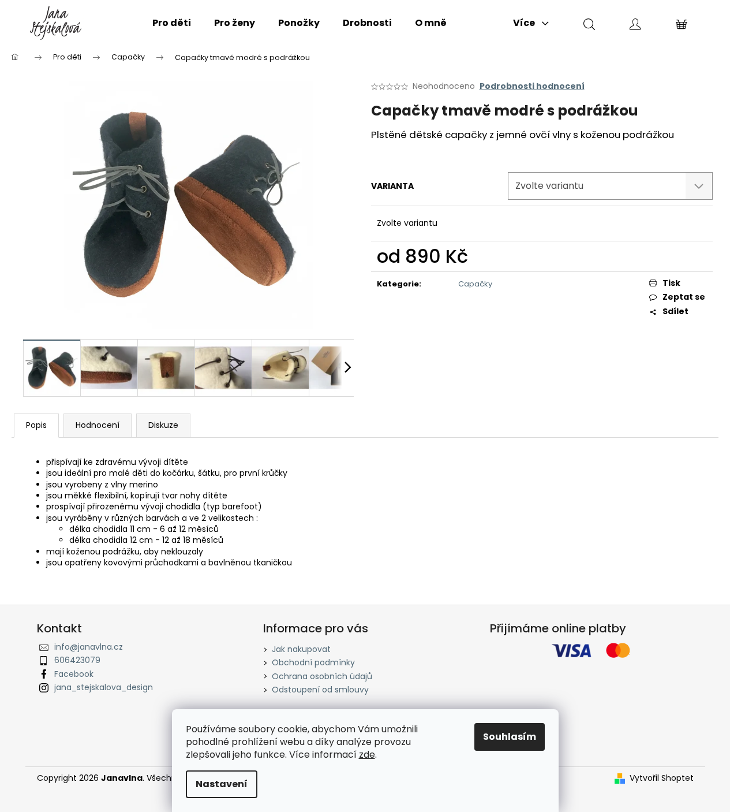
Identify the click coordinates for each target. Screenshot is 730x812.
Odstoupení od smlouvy (320, 689)
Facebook (73, 674)
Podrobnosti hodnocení (532, 86)
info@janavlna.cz (88, 647)
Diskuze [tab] (163, 425)
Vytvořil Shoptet (662, 778)
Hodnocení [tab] (97, 425)
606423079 (77, 660)
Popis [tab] (36, 425)
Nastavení (222, 784)
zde (367, 754)
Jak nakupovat (301, 649)
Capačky (475, 283)
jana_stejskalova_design (103, 687)
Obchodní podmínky (313, 662)
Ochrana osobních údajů (322, 676)
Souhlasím (509, 736)
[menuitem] (172, 23)
